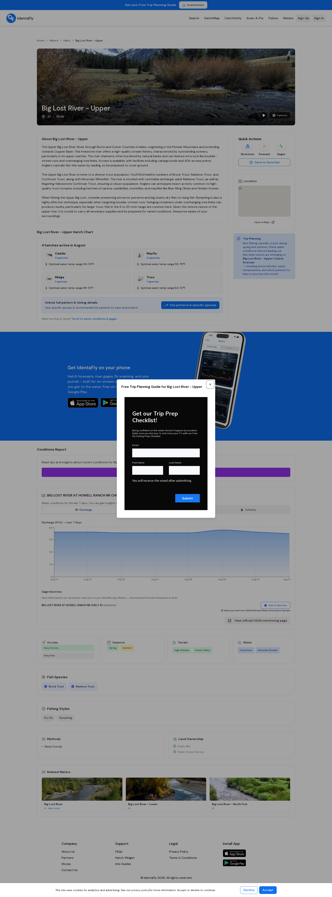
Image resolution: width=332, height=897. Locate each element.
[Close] (210, 384)
